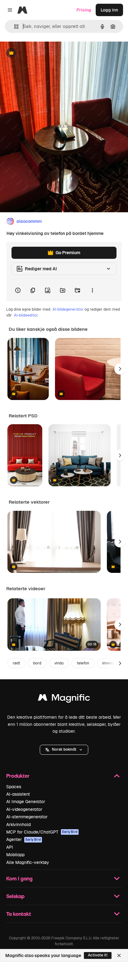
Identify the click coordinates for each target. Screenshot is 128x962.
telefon (83, 663)
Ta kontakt (18, 913)
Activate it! (97, 955)
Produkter (18, 775)
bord (37, 663)
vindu (59, 663)
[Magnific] (64, 699)
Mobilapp (15, 854)
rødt (16, 663)
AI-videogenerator (24, 809)
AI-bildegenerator (68, 309)
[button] (64, 750)
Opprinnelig (44, 53)
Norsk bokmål (64, 749)
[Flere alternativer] (92, 290)
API (9, 847)
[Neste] (120, 369)
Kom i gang (19, 878)
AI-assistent (18, 794)
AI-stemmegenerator (27, 817)
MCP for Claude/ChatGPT (41, 832)
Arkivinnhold (18, 824)
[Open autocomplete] (13, 26)
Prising (83, 10)
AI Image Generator (25, 801)
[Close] (119, 955)
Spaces (13, 786)
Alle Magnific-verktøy (27, 862)
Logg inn (109, 10)
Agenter (23, 839)
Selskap (15, 896)
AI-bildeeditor (26, 315)
